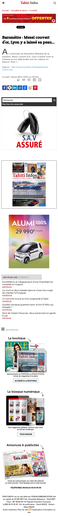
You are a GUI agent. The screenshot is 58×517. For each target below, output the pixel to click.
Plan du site (23, 510)
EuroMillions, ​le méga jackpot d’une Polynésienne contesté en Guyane (27, 283)
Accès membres (9, 510)
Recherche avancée (12, 104)
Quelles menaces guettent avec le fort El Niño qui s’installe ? (27, 305)
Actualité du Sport (19, 10)
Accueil (5, 10)
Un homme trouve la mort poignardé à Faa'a (25, 298)
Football (33, 10)
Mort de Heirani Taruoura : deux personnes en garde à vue (29, 314)
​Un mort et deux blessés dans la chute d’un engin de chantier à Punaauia (27, 291)
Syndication (37, 510)
